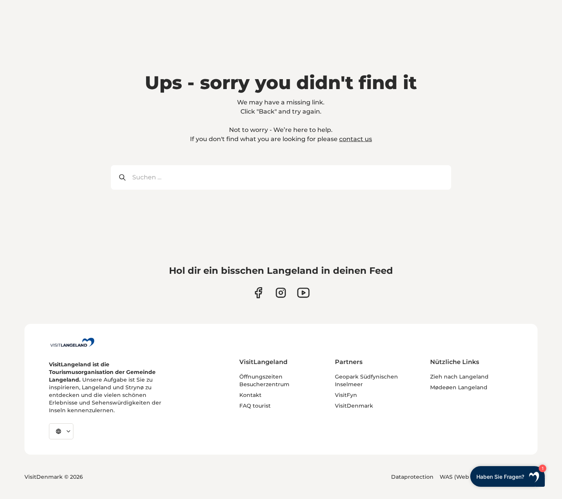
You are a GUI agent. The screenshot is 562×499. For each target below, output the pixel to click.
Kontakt (250, 395)
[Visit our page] (258, 292)
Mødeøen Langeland (458, 387)
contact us (355, 139)
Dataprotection (412, 476)
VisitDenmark (354, 405)
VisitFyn (346, 395)
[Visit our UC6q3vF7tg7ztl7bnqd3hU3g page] (303, 292)
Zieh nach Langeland (459, 376)
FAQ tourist (255, 405)
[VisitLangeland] (72, 342)
